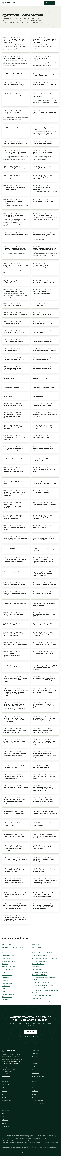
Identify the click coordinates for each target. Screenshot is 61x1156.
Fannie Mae (35, 1053)
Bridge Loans (35, 1073)
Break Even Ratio (6, 1107)
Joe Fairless (5, 980)
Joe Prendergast (7, 983)
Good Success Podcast (8, 961)
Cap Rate (4, 1091)
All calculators (5, 1126)
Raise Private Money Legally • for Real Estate (45, 958)
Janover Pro (16, 1064)
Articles (34, 1097)
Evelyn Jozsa (6, 958)
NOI (3, 1094)
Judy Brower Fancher (8, 994)
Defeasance (5, 1120)
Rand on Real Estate (38, 964)
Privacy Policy (6, 1138)
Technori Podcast (37, 969)
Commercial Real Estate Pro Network (12, 947)
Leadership (35, 1091)
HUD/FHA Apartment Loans (39, 1060)
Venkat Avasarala (37, 998)
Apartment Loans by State (38, 1100)
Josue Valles (5, 988)
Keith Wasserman (7, 997)
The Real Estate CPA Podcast (40, 982)
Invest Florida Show (7, 969)
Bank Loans (35, 1063)
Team (33, 1087)
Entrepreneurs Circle (8, 955)
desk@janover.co (6, 1076)
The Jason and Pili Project (39, 972)
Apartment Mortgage (7, 1084)
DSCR (3, 1087)
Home (3, 11)
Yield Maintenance (6, 1100)
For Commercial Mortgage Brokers (41, 1103)
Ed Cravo (4, 953)
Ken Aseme (5, 999)
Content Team (6, 950)
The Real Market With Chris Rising (42, 995)
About (33, 1084)
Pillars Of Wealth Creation (39, 955)
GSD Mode (5, 964)
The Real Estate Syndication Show (42, 988)
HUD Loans (8, 1064)
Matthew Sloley (36, 947)
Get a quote (49, 2)
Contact (34, 1094)
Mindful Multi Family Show (39, 950)
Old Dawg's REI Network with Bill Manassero (44, 953)
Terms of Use (54, 1136)
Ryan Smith (35, 966)
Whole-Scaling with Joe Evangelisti (42, 1001)
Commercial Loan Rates (38, 1076)
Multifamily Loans (16, 1061)
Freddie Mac (35, 1056)
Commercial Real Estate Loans (9, 1063)
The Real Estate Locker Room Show (42, 985)
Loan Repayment (6, 1103)
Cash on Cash (5, 1110)
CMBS (33, 1066)
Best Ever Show (6, 944)
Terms (57, 1152)
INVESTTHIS (5, 972)
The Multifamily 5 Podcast (39, 975)
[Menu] (57, 2)
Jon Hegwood (6, 986)
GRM (3, 1113)
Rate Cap (4, 1123)
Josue (3, 991)
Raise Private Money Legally (40, 961)
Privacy (52, 1152)
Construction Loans (37, 1069)
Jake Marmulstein (7, 975)
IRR (3, 1116)
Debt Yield (4, 1097)
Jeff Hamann (5, 977)
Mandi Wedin (35, 944)
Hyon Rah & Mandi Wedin (9, 966)
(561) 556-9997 (36, 1036)
